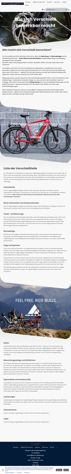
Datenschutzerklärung (10, 472)
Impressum (19, 472)
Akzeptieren (59, 470)
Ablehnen (66, 470)
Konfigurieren (27, 472)
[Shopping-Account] (69, 9)
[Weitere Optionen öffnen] (31, 5)
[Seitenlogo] (12, 4)
